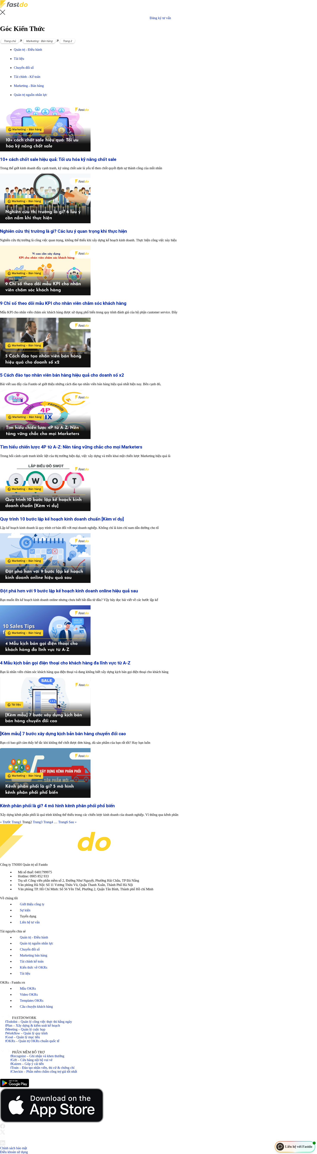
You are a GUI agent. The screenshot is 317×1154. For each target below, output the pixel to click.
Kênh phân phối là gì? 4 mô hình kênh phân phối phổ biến (57, 805)
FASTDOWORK (24, 1018)
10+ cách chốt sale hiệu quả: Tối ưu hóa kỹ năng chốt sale (58, 159)
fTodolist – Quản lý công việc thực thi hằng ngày (38, 1021)
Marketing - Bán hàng (39, 41)
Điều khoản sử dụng (14, 1152)
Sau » (73, 822)
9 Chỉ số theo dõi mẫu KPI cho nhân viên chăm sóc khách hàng (63, 303)
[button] (158, 1017)
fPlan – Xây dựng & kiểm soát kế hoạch (32, 1025)
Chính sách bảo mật (13, 1148)
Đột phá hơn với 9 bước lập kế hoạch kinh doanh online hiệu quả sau (69, 590)
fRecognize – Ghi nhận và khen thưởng (37, 1056)
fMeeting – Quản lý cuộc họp (25, 1029)
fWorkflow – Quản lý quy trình (26, 1033)
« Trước (5, 822)
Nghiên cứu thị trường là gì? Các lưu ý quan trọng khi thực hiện (63, 231)
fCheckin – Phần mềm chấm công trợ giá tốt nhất (43, 1071)
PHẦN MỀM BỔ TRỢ (28, 1052)
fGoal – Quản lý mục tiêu (22, 1037)
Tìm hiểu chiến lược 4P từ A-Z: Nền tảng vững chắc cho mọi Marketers (71, 447)
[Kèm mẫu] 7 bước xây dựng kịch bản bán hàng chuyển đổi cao (63, 733)
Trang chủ (9, 41)
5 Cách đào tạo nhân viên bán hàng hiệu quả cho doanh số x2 (62, 375)
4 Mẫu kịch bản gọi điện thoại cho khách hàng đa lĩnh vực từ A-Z (65, 663)
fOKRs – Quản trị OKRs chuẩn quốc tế (32, 1041)
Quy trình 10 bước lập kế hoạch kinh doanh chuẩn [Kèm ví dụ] (62, 519)
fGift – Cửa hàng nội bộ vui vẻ (31, 1060)
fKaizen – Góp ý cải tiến (27, 1064)
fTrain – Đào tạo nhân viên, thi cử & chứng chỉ (42, 1067)
